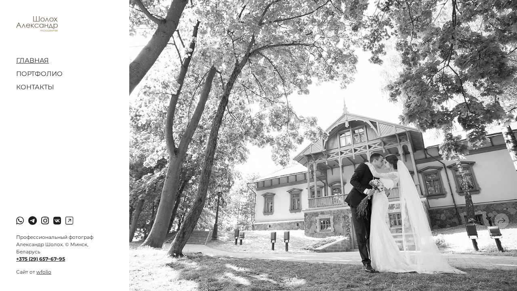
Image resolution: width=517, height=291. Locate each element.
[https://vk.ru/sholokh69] (57, 220)
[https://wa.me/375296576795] (20, 220)
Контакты (35, 87)
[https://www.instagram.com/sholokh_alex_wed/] (45, 220)
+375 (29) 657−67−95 (40, 259)
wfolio (43, 272)
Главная (32, 60)
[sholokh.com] (37, 24)
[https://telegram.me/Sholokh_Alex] (69, 220)
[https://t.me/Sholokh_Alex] (32, 220)
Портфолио (39, 74)
